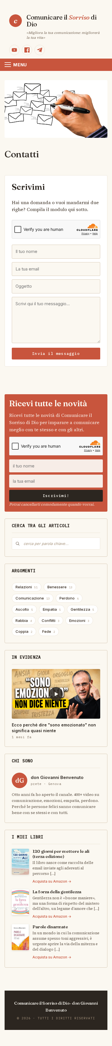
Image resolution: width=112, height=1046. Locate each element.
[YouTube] (14, 50)
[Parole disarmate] (20, 937)
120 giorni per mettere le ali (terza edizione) (60, 853)
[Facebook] (27, 50)
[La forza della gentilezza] (20, 902)
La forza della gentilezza (56, 891)
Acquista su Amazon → (51, 881)
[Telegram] (39, 50)
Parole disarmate (50, 926)
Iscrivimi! (56, 495)
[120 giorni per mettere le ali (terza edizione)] (20, 862)
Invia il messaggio (56, 353)
